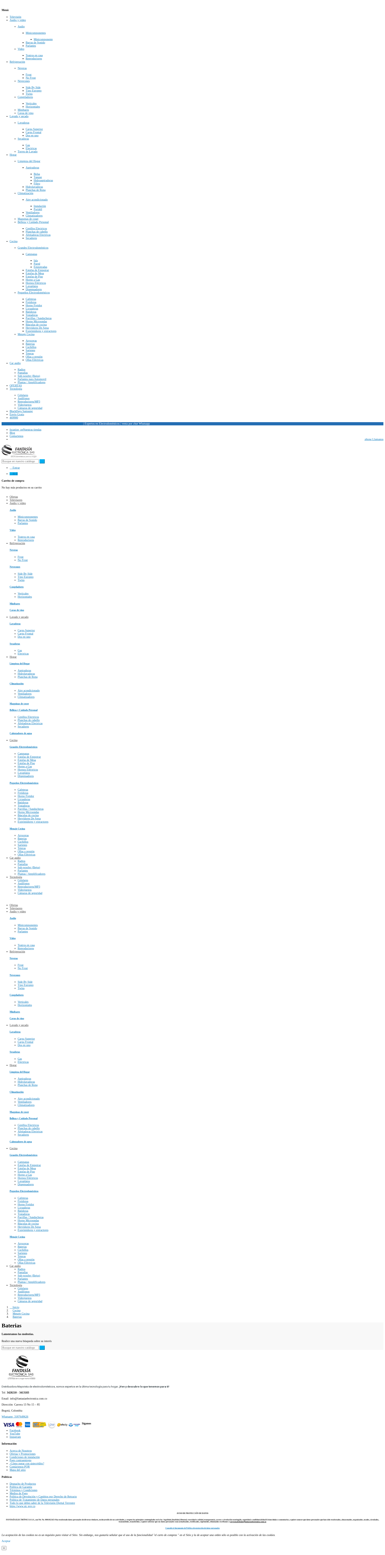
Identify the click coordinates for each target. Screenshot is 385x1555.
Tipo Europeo (34, 90)
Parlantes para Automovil (32, 379)
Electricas (31, 148)
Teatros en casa (34, 55)
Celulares (23, 395)
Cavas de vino (25, 113)
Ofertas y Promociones (22, 1453)
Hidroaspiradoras (43, 180)
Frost (28, 74)
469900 (14, 417)
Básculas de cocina (36, 324)
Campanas (31, 254)
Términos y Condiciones (23, 1490)
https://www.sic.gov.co (22, 1506)
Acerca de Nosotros (21, 1450)
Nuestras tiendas (25, 429)
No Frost (31, 77)
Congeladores (25, 97)
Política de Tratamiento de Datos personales (34, 1499)
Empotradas (40, 266)
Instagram (15, 1436)
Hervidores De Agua (37, 327)
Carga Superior (34, 129)
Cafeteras (31, 299)
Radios (21, 369)
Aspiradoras (32, 167)
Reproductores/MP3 (29, 401)
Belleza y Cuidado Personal (33, 222)
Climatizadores (34, 215)
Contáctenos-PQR (20, 1466)
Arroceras (31, 340)
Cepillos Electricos (36, 228)
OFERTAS (16, 385)
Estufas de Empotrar (37, 270)
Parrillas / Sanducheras (39, 318)
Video (21, 48)
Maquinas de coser (28, 218)
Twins (29, 93)
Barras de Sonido (35, 42)
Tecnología (16, 388)
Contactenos (16, 436)
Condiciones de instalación (25, 1457)
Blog (12, 432)
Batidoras (31, 311)
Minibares (23, 109)
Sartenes (30, 350)
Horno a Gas (33, 279)
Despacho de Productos (23, 1483)
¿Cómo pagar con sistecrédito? (27, 1463)
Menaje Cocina (26, 334)
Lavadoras (23, 122)
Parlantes (31, 45)
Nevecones (24, 81)
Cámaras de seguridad (30, 408)
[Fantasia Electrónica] (19, 457)
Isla (36, 260)
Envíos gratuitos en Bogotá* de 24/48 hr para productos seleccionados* (42, 423)
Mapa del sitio (18, 1469)
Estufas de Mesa (35, 273)
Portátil (38, 209)
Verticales (31, 103)
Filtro (37, 183)
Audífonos (23, 398)
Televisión (15, 16)
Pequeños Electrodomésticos (34, 292)
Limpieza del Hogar (29, 161)
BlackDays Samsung (21, 411)
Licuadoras (32, 308)
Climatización (25, 193)
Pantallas (23, 372)
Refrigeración (17, 61)
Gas (28, 145)
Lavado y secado (19, 116)
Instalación (40, 206)
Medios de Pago (19, 1493)
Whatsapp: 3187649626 (15, 1416)
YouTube (15, 1433)
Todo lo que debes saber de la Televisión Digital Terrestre (42, 1503)
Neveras (22, 68)
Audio (21, 26)
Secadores (31, 238)
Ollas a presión (34, 356)
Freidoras (31, 302)
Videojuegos (24, 404)
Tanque (38, 177)
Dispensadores (34, 289)
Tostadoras (32, 315)
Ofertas (14, 905)
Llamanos (374, 439)
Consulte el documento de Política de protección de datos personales (192, 1528)
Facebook (15, 1430)
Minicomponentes (36, 32)
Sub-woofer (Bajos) (29, 375)
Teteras (30, 353)
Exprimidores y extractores (41, 331)
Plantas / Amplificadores (31, 382)
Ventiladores (33, 212)
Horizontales (33, 106)
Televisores (16, 908)
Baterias (30, 343)
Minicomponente (43, 39)
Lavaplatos (32, 286)
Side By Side (33, 87)
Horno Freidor (34, 305)
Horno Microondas (36, 321)
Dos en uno (32, 135)
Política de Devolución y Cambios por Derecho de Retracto (43, 1496)
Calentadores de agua (21, 733)
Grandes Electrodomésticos (33, 247)
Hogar (13, 154)
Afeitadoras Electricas (38, 234)
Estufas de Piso (34, 276)
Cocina (13, 241)
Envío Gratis (17, 414)
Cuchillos (31, 347)
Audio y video (18, 20)
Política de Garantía (21, 1486)
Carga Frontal (33, 132)
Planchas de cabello (37, 231)
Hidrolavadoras (34, 186)
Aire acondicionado (37, 199)
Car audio (15, 363)
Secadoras (23, 138)
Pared (37, 263)
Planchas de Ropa (36, 190)
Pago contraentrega (20, 1460)
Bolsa (37, 174)
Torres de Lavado (27, 151)
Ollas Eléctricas (34, 359)
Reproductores (34, 58)
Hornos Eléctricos (36, 283)
